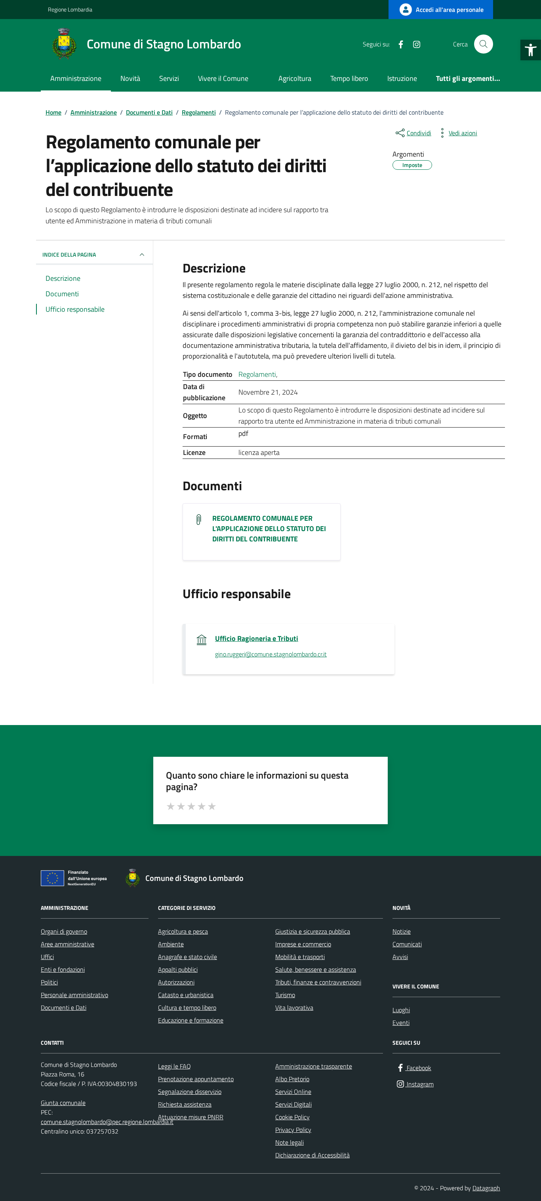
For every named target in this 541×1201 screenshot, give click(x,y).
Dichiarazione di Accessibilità (312, 1155)
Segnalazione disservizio (189, 1091)
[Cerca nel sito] (483, 44)
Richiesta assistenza (184, 1104)
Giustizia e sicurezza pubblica (312, 931)
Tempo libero (349, 78)
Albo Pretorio (292, 1079)
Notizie (401, 931)
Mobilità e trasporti (300, 956)
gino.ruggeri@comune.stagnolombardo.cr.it (271, 654)
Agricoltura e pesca (183, 931)
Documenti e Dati (63, 1007)
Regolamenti (257, 374)
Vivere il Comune (223, 78)
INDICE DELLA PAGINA (69, 254)
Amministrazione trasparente (313, 1066)
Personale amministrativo (74, 995)
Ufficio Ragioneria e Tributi (256, 638)
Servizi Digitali (293, 1104)
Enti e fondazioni (63, 969)
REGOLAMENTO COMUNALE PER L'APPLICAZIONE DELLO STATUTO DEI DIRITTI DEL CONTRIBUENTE (269, 528)
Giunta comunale (63, 1102)
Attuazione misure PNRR (190, 1117)
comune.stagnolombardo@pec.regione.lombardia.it (107, 1121)
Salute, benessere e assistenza (315, 969)
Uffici (47, 956)
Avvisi (400, 956)
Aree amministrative (67, 944)
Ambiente (171, 944)
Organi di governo (64, 931)
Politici (49, 982)
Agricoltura (294, 78)
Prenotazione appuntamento (196, 1079)
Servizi (169, 78)
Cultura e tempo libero (187, 1007)
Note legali (289, 1142)
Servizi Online (293, 1091)
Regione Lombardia (70, 9)
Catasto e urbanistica (185, 995)
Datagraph (486, 1188)
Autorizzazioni (176, 982)
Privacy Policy (293, 1129)
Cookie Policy (292, 1117)
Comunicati (407, 944)
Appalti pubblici (178, 969)
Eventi (401, 1022)
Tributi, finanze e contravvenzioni (318, 982)
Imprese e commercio (303, 944)
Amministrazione (75, 78)
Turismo (285, 995)
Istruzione (402, 78)
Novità (130, 78)
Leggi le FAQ (174, 1066)
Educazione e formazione (190, 1020)
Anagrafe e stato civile (187, 956)
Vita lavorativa (294, 1007)
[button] (530, 50)
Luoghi (401, 1010)
